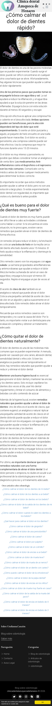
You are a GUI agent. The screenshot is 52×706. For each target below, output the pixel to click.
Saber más (6, 638)
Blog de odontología (40, 654)
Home (6, 654)
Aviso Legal (9, 663)
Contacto (8, 658)
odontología (36, 666)
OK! (42, 702)
